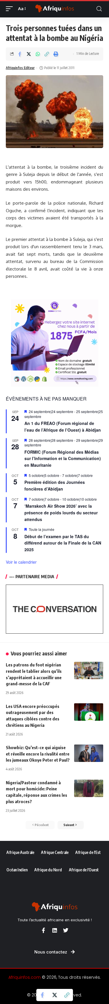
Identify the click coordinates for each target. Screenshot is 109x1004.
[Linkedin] (54, 930)
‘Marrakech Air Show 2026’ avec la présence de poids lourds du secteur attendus (61, 512)
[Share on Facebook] (20, 54)
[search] (99, 8)
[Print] (56, 54)
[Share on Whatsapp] (38, 54)
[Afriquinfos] (54, 8)
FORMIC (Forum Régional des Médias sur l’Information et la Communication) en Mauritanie (62, 458)
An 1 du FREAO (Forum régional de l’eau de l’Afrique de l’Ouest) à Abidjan (62, 426)
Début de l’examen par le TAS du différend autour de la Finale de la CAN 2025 (62, 542)
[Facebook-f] (43, 930)
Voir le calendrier (21, 562)
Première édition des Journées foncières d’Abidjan (54, 485)
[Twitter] (65, 930)
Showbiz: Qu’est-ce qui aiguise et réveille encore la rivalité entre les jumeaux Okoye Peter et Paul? (38, 754)
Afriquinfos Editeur (20, 68)
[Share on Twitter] (29, 54)
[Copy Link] (47, 54)
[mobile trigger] (11, 8)
